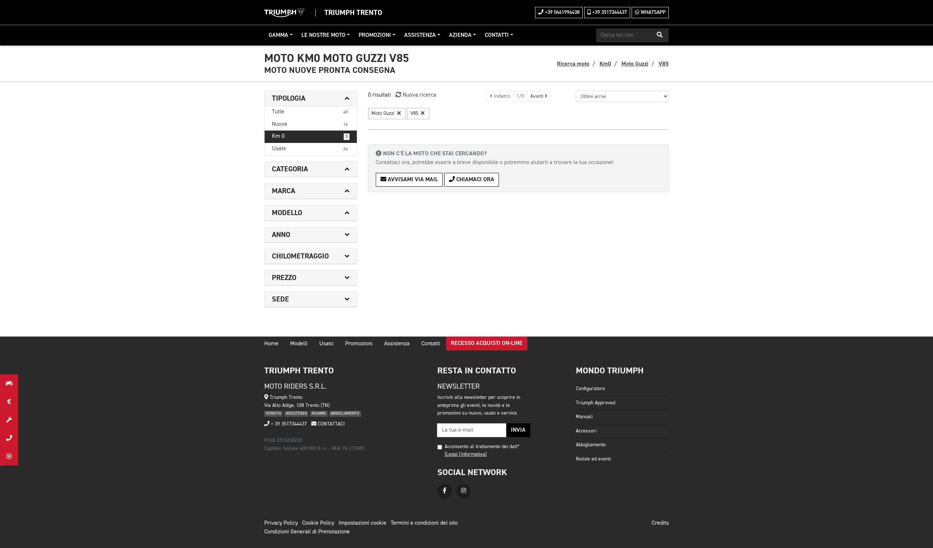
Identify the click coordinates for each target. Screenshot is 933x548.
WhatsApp (652, 12)
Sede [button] (280, 299)
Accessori (586, 431)
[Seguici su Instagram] (463, 491)
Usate (310, 149)
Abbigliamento (591, 444)
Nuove (310, 124)
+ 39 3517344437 (288, 424)
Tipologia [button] (288, 98)
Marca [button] (283, 191)
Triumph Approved (595, 402)
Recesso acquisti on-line (487, 343)
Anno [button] (281, 234)
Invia (518, 430)
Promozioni (375, 35)
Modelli (299, 344)
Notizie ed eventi (593, 459)
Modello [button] (287, 213)
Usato (326, 344)
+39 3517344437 (609, 12)
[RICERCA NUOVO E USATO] (9, 383)
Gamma (278, 35)
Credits (660, 523)
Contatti (497, 35)
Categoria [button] (290, 169)
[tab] (311, 98)
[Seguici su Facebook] (444, 491)
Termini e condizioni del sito (424, 523)
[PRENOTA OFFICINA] (9, 420)
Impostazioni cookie (362, 523)
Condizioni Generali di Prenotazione (307, 532)
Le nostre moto (323, 35)
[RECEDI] (9, 456)
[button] (660, 35)
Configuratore (590, 388)
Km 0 (310, 136)
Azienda (460, 35)
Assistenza (420, 35)
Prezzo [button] (284, 277)
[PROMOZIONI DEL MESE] (9, 402)
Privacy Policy (281, 523)
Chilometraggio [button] (300, 256)
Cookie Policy (318, 523)
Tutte (310, 112)
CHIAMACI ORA (474, 180)
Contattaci (330, 424)
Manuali (584, 416)
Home (271, 344)
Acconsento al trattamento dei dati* (482, 446)
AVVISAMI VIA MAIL (412, 180)
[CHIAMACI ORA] (9, 438)
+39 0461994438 (561, 12)
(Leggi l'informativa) (466, 454)
